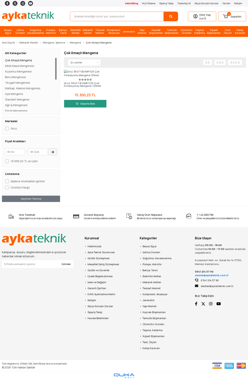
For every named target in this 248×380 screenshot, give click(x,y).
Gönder (66, 264)
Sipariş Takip (166, 3)
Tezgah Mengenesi (17, 82)
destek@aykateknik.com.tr (212, 275)
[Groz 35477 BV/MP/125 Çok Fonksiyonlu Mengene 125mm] (85, 73)
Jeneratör (149, 300)
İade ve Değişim (97, 282)
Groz (14, 128)
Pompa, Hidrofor (152, 264)
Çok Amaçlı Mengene (18, 60)
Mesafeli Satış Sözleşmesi (103, 264)
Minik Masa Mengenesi (19, 66)
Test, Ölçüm (150, 342)
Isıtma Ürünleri (151, 252)
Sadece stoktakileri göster (28, 181)
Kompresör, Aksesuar (155, 294)
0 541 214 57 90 (209, 280)
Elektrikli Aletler (152, 276)
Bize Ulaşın (203, 238)
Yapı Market (150, 306)
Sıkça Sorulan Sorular (207, 3)
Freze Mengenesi (16, 110)
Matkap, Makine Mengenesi (22, 88)
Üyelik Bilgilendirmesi (100, 276)
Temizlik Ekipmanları (154, 318)
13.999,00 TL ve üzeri (24, 161)
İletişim (238, 3)
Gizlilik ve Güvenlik (98, 270)
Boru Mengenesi (15, 77)
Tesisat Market (152, 288)
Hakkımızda (94, 246)
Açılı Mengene (14, 94)
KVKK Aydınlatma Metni (101, 294)
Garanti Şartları (97, 288)
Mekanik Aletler (152, 282)
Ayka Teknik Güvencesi (101, 252)
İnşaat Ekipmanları (153, 336)
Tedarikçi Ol (184, 3)
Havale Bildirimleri (98, 318)
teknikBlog (131, 3)
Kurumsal (92, 238)
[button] (232, 16)
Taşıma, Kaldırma (153, 330)
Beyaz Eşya (149, 246)
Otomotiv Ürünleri (153, 324)
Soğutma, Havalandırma (157, 258)
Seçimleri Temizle (31, 198)
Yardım (226, 3)
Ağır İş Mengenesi (16, 105)
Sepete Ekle (87, 103)
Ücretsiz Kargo (20, 187)
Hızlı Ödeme (148, 3)
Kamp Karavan (151, 348)
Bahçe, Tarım (150, 270)
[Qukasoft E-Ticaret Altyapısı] (124, 375)
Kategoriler (148, 238)
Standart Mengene (17, 99)
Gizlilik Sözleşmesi (98, 258)
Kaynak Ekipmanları (154, 312)
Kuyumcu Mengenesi (18, 71)
